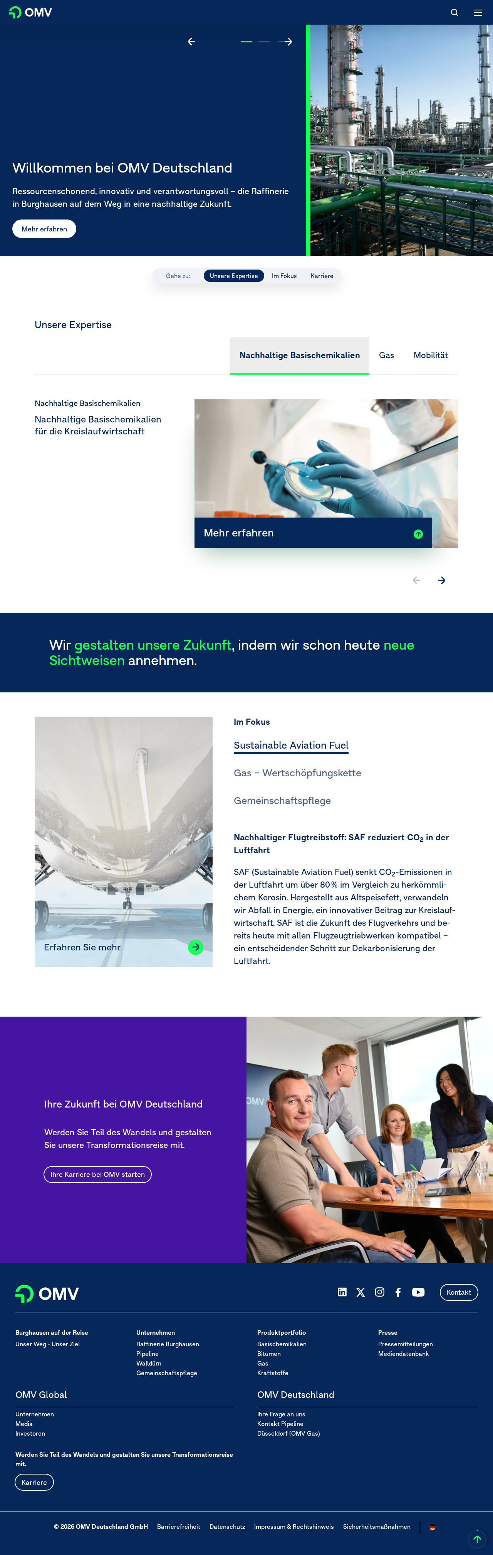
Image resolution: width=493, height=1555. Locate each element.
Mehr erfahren (44, 229)
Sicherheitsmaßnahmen (377, 1526)
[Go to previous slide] (192, 41)
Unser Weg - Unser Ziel (47, 1344)
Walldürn (148, 1363)
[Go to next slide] (288, 41)
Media (24, 1424)
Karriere (34, 1482)
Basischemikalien (282, 1344)
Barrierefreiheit (178, 1526)
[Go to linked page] (195, 947)
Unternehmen (34, 1414)
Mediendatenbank (403, 1353)
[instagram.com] (379, 1292)
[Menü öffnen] (478, 12)
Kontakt (459, 1292)
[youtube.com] (418, 1292)
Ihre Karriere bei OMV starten (97, 1174)
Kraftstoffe (272, 1373)
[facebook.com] (398, 1292)
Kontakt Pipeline (280, 1424)
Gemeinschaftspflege (166, 1373)
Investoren (30, 1433)
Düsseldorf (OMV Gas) (288, 1433)
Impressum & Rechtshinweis (294, 1526)
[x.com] (361, 1292)
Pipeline (147, 1353)
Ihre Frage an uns (281, 1414)
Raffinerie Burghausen (167, 1344)
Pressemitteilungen (405, 1344)
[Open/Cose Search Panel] (454, 12)
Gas (262, 1363)
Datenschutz (227, 1526)
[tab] (291, 746)
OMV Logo (24, 11)
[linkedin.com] (342, 1292)
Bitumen (269, 1353)
